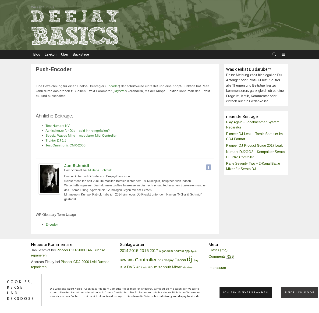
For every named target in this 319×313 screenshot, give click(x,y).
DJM (123, 267)
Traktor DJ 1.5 (56, 140)
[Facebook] (208, 167)
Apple (194, 251)
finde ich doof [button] (299, 292)
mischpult (162, 267)
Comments (221, 256)
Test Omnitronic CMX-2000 (65, 145)
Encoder (112, 86)
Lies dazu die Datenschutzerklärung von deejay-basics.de (163, 296)
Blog (36, 54)
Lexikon (51, 54)
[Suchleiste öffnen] (274, 54)
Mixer (177, 267)
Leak (144, 267)
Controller (146, 259)
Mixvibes (188, 267)
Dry (116, 91)
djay (195, 260)
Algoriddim (166, 251)
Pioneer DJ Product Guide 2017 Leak (254, 145)
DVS (131, 267)
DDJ (160, 260)
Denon (180, 260)
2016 (144, 250)
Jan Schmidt (76, 165)
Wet (123, 91)
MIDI (150, 267)
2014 (124, 251)
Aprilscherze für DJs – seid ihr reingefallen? (78, 130)
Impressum (217, 268)
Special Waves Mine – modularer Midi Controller (81, 135)
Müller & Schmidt (100, 170)
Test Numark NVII (58, 126)
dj (189, 259)
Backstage (81, 54)
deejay (169, 260)
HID (138, 267)
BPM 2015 (127, 260)
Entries (218, 250)
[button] (283, 54)
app (187, 251)
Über (64, 54)
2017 (154, 251)
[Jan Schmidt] (49, 193)
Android (179, 251)
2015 (133, 250)
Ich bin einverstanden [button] (245, 292)
